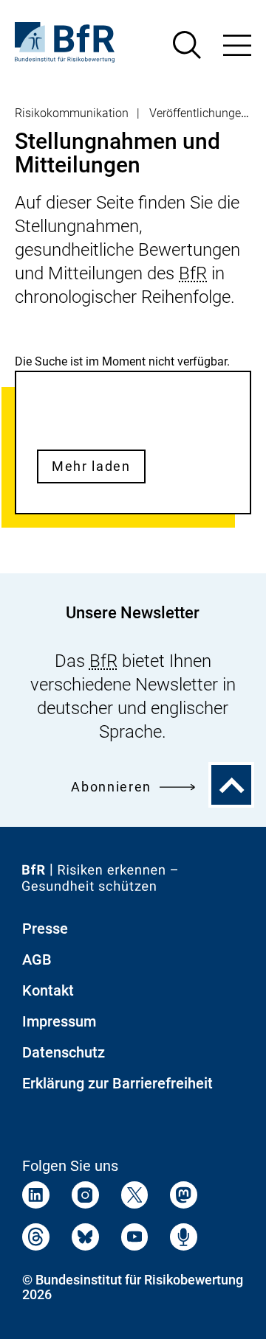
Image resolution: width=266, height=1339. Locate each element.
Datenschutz (63, 1052)
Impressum (59, 1021)
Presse (45, 928)
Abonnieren (111, 786)
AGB (37, 959)
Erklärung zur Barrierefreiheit (117, 1083)
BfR (193, 273)
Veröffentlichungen (198, 113)
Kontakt (48, 990)
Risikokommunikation (72, 113)
